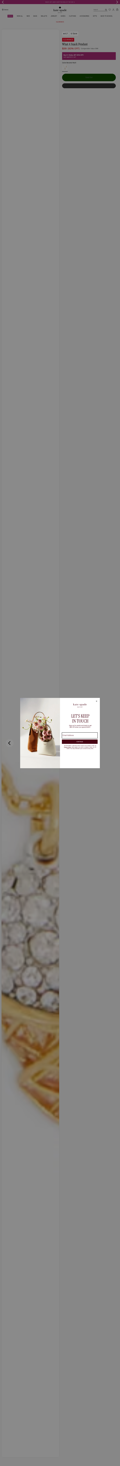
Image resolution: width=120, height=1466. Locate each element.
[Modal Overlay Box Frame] (60, 733)
